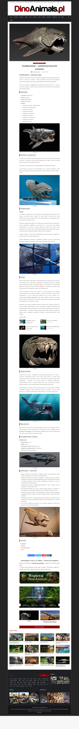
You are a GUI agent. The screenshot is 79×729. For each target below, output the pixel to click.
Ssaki (44, 684)
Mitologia (25, 682)
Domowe (39, 593)
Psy (22, 684)
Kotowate (11, 682)
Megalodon (23, 543)
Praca (34, 710)
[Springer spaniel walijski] (16, 649)
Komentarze (16, 709)
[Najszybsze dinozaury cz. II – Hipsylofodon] (67, 682)
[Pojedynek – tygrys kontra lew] (14, 700)
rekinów (43, 431)
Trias (14, 686)
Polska (11, 20)
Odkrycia (45, 2)
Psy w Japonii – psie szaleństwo (39, 597)
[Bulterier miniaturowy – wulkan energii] (67, 678)
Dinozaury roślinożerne (13, 680)
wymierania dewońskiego (25, 431)
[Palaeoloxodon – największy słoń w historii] (16, 660)
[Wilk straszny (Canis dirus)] (60, 678)
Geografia (30, 680)
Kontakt (36, 710)
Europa (23, 680)
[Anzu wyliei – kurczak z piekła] (54, 682)
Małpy (21, 682)
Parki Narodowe (43, 682)
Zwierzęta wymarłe (25, 547)
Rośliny (38, 684)
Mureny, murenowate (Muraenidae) (53, 326)
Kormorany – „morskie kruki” (52, 320)
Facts (44, 710)
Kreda (18, 682)
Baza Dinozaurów (30, 2)
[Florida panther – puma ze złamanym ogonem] (22, 322)
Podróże (15, 684)
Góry (38, 680)
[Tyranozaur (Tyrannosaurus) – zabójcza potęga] (24, 700)
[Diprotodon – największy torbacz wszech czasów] (22, 328)
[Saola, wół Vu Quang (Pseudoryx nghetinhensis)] (32, 649)
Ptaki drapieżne (29, 684)
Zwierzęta (43, 63)
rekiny (30, 284)
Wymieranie (22, 686)
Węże (26, 686)
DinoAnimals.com (12, 2)
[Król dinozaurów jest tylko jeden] (24, 695)
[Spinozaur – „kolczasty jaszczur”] (34, 695)
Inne (41, 680)
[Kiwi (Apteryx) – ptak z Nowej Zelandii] (47, 660)
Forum (42, 2)
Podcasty (11, 684)
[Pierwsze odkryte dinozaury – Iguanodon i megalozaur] (16, 637)
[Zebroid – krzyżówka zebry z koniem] (47, 649)
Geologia (34, 680)
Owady (38, 682)
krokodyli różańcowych (32, 297)
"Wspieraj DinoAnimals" (38, 563)
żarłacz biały (38, 284)
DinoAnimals (35, 707)
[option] (39, 597)
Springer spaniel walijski (13, 653)
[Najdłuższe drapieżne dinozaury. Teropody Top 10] (34, 700)
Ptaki (25, 684)
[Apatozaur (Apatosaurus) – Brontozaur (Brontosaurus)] (63, 660)
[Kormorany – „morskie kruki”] (43, 322)
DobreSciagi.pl (19, 2)
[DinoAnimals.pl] (39, 9)
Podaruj (50, 709)
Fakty (23, 2)
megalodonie (33, 85)
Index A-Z (12, 709)
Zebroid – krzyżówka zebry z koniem (46, 653)
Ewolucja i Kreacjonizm (51, 2)
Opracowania (34, 682)
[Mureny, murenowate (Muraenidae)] (43, 328)
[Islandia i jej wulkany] (47, 637)
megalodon (42, 286)
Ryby (37, 63)
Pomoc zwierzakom (55, 709)
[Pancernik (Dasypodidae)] (32, 660)
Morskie (34, 63)
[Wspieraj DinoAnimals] (39, 577)
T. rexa (49, 295)
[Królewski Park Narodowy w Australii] (63, 649)
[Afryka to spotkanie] (32, 637)
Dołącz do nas (30, 710)
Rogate (34, 684)
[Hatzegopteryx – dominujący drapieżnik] (54, 678)
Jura (47, 680)
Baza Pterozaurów (37, 2)
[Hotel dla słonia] (60, 682)
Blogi (26, 2)
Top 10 (11, 686)
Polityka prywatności (65, 709)
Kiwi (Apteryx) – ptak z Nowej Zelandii (47, 665)
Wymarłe (40, 63)
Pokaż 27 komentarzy (39, 626)
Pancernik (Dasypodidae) (29, 665)
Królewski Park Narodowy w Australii (62, 653)
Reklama (59, 709)
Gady (27, 680)
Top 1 (47, 684)
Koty (15, 682)
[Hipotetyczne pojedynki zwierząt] (14, 695)
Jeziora (44, 680)
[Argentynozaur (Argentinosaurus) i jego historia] (63, 637)
